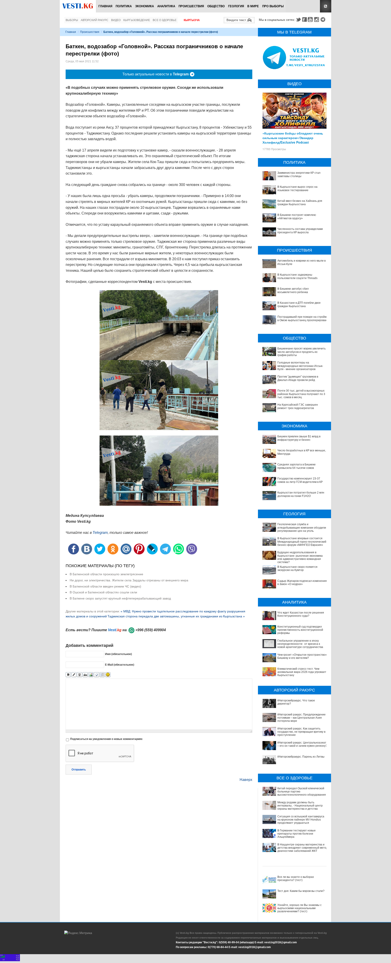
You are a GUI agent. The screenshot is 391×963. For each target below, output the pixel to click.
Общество (216, 6)
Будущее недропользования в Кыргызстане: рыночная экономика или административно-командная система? (300, 557)
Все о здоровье (164, 20)
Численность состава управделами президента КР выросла (300, 230)
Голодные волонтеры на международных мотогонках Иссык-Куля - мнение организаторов (300, 366)
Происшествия (191, 6)
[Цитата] (96, 674)
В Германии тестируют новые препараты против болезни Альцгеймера (296, 834)
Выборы (72, 20)
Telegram (323, 19)
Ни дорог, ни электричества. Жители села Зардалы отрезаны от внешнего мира (129, 580)
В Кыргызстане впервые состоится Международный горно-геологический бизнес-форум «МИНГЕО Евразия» (301, 542)
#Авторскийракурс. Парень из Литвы (300, 756)
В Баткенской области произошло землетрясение (106, 574)
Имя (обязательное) (118, 654)
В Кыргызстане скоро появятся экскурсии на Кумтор (297, 568)
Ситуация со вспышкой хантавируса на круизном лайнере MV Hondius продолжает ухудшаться (300, 820)
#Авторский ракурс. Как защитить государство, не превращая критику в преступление (301, 732)
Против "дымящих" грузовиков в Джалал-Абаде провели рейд (297, 378)
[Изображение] (90, 674)
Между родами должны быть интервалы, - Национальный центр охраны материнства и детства (300, 806)
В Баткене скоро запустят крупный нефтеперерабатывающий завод (120, 598)
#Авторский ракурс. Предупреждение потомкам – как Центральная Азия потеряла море (301, 718)
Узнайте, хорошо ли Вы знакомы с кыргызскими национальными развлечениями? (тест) (299, 908)
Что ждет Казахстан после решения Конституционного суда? (300, 614)
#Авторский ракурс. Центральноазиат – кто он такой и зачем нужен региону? (302, 744)
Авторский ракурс (94, 20)
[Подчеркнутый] (79, 674)
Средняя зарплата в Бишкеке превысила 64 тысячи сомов (296, 466)
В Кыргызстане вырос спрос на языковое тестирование (297, 188)
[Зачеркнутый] (85, 674)
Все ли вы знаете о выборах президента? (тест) (295, 878)
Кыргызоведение (136, 20)
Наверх (246, 780)
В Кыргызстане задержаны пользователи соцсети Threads (297, 276)
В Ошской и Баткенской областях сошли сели (103, 592)
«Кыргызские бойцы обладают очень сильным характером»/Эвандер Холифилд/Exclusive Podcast (292, 137)
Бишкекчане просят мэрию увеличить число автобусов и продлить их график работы (301, 352)
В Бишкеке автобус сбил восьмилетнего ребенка (293, 290)
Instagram (317, 19)
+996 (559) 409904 (150, 630)
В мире (253, 6)
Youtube (311, 19)
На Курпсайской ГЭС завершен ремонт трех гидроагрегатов (297, 406)
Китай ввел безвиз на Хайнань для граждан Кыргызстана (299, 202)
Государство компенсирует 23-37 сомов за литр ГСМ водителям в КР (300, 480)
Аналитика (166, 6)
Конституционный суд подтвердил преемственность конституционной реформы (300, 630)
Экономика (144, 6)
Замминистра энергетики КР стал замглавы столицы (298, 174)
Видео (116, 20)
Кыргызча (192, 20)
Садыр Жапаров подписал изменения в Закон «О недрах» (302, 582)
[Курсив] (73, 674)
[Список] (102, 674)
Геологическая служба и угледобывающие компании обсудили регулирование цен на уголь (301, 527)
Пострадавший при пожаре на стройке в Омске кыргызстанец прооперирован (302, 318)
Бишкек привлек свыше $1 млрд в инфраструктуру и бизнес (298, 438)
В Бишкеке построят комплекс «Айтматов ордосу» (296, 216)
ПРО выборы (273, 6)
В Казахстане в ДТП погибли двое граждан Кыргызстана (299, 304)
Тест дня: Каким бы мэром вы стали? (300, 891)
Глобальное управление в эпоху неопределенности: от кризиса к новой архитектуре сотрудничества (300, 644)
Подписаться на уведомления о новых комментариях (106, 739)
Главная (105, 6)
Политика (124, 6)
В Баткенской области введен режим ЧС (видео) (105, 586)
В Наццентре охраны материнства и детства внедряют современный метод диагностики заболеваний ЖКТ (302, 848)
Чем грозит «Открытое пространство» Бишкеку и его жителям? (302, 656)
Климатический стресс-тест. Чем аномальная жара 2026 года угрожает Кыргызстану (301, 672)
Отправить (79, 769)
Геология (236, 6)
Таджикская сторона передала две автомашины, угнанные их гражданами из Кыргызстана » (176, 616)
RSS (325, 6)
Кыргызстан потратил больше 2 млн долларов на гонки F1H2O (300, 494)
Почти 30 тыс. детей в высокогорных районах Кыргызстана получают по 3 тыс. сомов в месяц (301, 394)
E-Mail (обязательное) (119, 664)
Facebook (304, 19)
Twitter (298, 19)
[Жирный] (68, 674)
